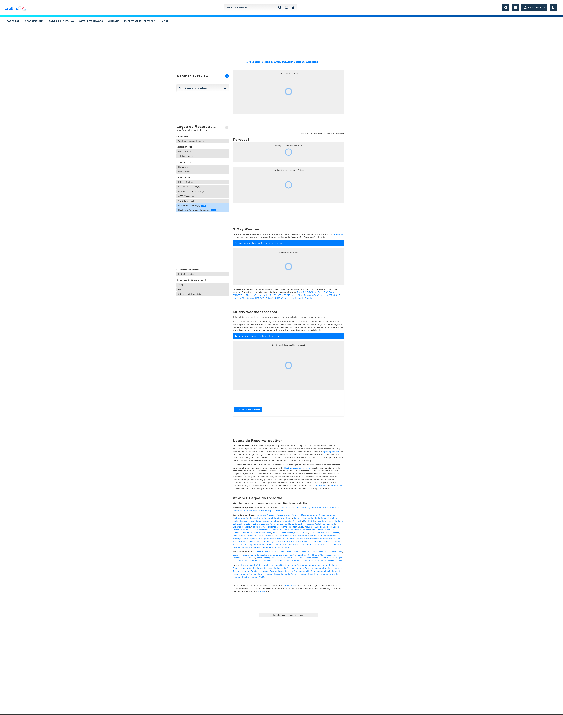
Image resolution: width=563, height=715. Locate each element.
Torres (269, 544)
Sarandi (280, 538)
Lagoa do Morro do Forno (252, 574)
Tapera (271, 510)
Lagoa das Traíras (268, 571)
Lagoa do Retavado (329, 574)
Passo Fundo (265, 532)
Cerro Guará (324, 552)
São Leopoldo (253, 541)
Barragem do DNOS (250, 565)
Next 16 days (184, 171)
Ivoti (301, 527)
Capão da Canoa (319, 518)
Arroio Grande (283, 515)
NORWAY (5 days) (264, 298)
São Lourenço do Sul (271, 541)
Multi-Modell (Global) (301, 298)
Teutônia (261, 544)
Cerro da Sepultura (260, 555)
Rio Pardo (326, 532)
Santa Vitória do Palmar (301, 535)
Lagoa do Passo (272, 574)
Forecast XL (184, 162)
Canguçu (297, 518)
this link (261, 591)
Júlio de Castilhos (323, 527)
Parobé (254, 532)
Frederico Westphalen (315, 524)
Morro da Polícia (281, 561)
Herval (262, 527)
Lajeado (247, 530)
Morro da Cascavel (284, 558)
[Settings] (505, 7)
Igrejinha (283, 527)
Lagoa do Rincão (241, 577)
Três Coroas (298, 544)
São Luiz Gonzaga (290, 541)
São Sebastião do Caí (322, 541)
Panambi (246, 532)
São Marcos (305, 541)
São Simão (285, 507)
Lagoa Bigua (267, 565)
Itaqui (295, 527)
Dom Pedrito (309, 521)
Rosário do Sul (240, 535)
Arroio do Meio (299, 515)
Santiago (237, 538)
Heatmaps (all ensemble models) (196, 210)
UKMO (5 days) (282, 298)
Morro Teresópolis (265, 558)
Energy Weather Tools (139, 21)
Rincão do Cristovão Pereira (246, 510)
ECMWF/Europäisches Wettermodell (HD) (253, 295)
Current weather (187, 270)
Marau (255, 530)
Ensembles (183, 177)
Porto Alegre (287, 532)
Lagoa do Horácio (306, 571)
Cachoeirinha (256, 518)
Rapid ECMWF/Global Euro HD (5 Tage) (316, 292)
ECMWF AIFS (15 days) (285, 295)
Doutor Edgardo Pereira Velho (314, 507)
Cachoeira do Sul (241, 518)
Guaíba (254, 527)
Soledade (289, 538)
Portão (297, 532)
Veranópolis (274, 547)
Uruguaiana (238, 547)
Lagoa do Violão (257, 577)
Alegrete (261, 515)
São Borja (300, 538)
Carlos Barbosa (240, 521)
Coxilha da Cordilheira (308, 555)
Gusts (181, 289)
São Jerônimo (239, 541)
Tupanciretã (337, 544)
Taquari (252, 544)
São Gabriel (334, 538)
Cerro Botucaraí (276, 552)
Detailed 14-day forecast (248, 410)
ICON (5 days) (247, 298)
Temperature (184, 285)
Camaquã (268, 518)
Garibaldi (331, 524)
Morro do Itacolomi (318, 561)
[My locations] (293, 7)
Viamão (285, 547)
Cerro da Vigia (277, 555)
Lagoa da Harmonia (266, 568)
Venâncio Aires (260, 547)
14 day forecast (185, 156)
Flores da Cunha (296, 524)
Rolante (335, 532)
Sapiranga (261, 538)
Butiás (264, 510)
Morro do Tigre (335, 561)
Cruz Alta (297, 521)
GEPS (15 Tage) (186, 201)
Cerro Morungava (241, 555)
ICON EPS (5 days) (187, 182)
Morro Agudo (326, 555)
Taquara (243, 544)
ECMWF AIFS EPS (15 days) (191, 191)
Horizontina (272, 527)
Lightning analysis (187, 274)
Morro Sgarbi (249, 558)
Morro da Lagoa (334, 558)
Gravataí (237, 527)
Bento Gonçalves (321, 515)
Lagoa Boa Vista (281, 565)
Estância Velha (268, 524)
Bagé (309, 515)
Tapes (235, 544)
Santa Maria (271, 535)
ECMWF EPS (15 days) (189, 187)
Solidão (295, 507)
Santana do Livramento (325, 535)
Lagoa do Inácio (323, 571)
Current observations (191, 280)
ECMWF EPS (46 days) (191, 205)
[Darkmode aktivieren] (553, 7)
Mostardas (334, 507)
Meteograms (184, 147)
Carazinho (332, 518)
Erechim (241, 524)
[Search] (279, 7)
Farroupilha (281, 524)
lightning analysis (331, 451)
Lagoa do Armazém (287, 571)
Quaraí (305, 532)
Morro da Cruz (319, 558)
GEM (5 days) (319, 295)
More (165, 21)
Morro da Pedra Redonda (261, 561)
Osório (320, 530)
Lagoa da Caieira (248, 568)
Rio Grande (315, 532)
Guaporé (246, 527)
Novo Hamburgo (307, 530)
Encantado (321, 521)
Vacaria (248, 547)
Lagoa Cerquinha (299, 565)
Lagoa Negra (314, 565)
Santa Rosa (283, 535)
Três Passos (311, 544)
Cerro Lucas (336, 552)
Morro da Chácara (302, 558)
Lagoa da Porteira (285, 568)
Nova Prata (293, 530)
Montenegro (265, 530)
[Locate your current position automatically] (286, 7)
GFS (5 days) (304, 295)
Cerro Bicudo (262, 552)
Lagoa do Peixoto (289, 574)
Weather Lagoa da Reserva (191, 141)
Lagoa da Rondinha (323, 568)
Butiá (332, 515)
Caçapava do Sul (270, 521)
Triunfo (288, 544)
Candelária (279, 518)
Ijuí (290, 527)
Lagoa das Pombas (250, 571)
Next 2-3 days (185, 167)
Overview (182, 136)
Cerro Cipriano (293, 552)
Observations (34, 21)
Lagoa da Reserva (304, 568)
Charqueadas (285, 521)
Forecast (13, 21)
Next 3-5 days (185, 151)
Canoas (306, 518)
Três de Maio (324, 544)
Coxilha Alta (290, 555)
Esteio (249, 524)
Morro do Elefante (299, 561)
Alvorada (271, 515)
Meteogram (338, 234)
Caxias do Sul (255, 521)
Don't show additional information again (288, 615)
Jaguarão (309, 527)
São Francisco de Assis (317, 538)
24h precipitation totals (189, 294)
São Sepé (337, 541)
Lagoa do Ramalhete (308, 574)
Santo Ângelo (248, 538)
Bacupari (280, 510)
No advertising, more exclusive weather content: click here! (281, 62)
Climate (114, 21)
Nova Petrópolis (279, 530)
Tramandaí (279, 544)
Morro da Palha (240, 561)
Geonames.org (290, 585)
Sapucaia (271, 538)
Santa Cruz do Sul (256, 535)
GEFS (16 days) (186, 196)
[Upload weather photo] (515, 7)
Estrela (256, 524)
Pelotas (276, 532)
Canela (289, 518)
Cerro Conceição (309, 552)
